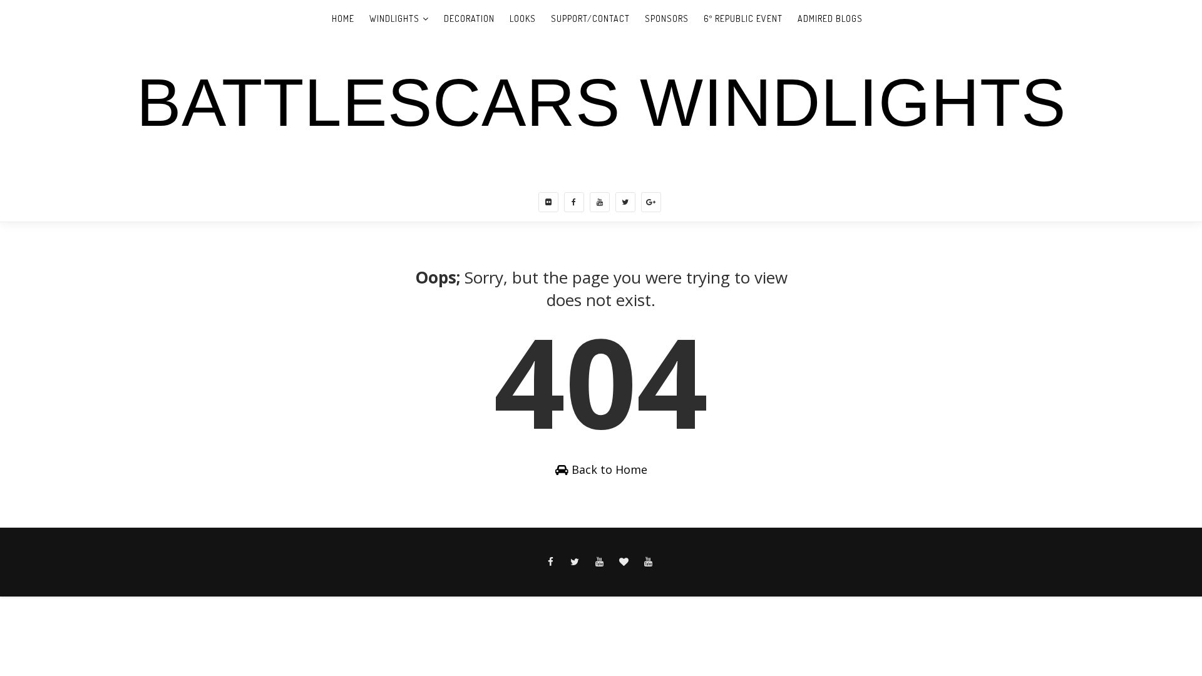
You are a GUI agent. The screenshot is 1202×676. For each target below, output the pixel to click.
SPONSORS (667, 18)
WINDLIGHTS (394, 18)
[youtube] (600, 202)
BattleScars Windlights (601, 102)
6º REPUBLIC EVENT (743, 18)
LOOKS (523, 18)
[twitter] (625, 202)
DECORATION (469, 18)
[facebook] (574, 202)
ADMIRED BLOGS (830, 18)
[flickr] (548, 202)
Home (343, 18)
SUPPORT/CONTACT (590, 18)
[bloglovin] (624, 562)
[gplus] (651, 202)
